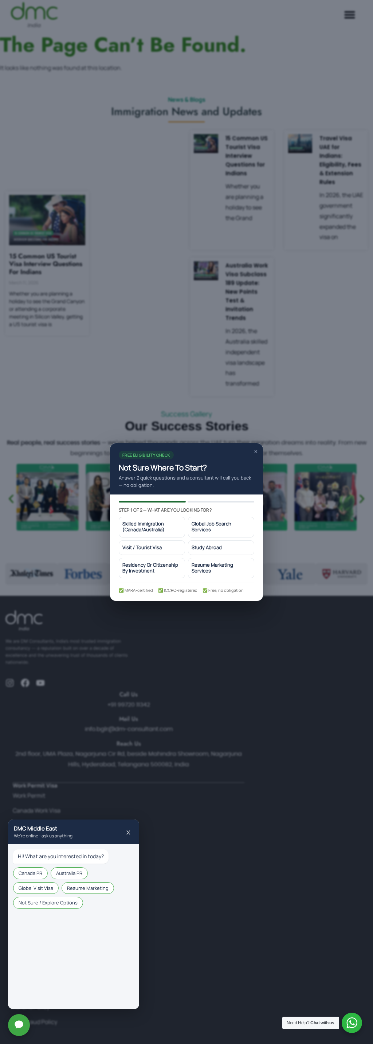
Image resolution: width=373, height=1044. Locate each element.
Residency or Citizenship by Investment (150, 568)
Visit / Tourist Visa (142, 547)
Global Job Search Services (211, 527)
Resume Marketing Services (212, 568)
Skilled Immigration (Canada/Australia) (143, 527)
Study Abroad (207, 547)
